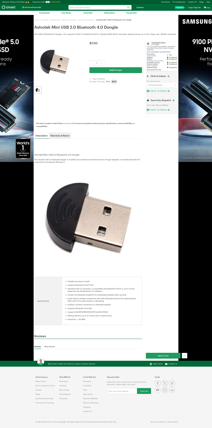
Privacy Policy (172, 422)
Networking (55, 20)
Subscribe (144, 391)
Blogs (201, 2)
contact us (67, 123)
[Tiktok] (172, 386)
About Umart (40, 381)
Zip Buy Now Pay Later (44, 398)
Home (36, 20)
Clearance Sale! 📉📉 (41, 2)
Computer (44, 12)
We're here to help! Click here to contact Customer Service (71, 364)
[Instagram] (165, 392)
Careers (140, 7)
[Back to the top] (184, 355)
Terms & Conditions (158, 422)
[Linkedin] (172, 392)
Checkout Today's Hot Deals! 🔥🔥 (16, 2)
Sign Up (197, 7)
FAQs (85, 390)
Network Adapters (69, 20)
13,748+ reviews (151, 55)
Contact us (172, 364)
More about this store (154, 70)
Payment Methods (90, 398)
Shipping (86, 407)
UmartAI (87, 12)
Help (208, 2)
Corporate (131, 12)
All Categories (65, 394)
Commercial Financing (44, 403)
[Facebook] (158, 386)
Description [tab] (42, 135)
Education (109, 12)
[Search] (128, 7)
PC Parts (44, 20)
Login (190, 7)
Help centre (158, 364)
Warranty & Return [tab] (60, 135)
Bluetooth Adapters (86, 20)
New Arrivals (64, 390)
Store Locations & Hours (45, 386)
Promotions (165, 2)
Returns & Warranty (91, 403)
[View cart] (205, 7)
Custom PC (192, 2)
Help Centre (88, 394)
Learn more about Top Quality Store (158, 52)
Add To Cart (115, 70)
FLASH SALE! (55, 2)
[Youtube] (158, 392)
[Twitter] (165, 386)
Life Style (66, 12)
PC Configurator (179, 2)
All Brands (63, 398)
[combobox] (99, 7)
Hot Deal (62, 386)
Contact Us (87, 411)
